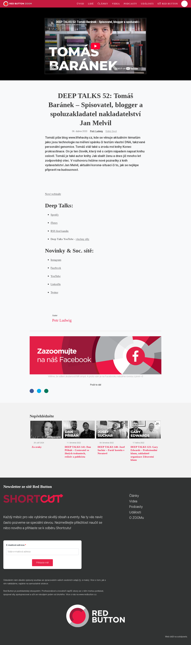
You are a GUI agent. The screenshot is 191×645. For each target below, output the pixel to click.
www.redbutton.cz (87, 594)
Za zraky (37, 447)
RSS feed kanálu (60, 231)
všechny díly (82, 239)
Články (134, 496)
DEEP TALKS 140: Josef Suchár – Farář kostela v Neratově (111, 450)
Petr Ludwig (96, 131)
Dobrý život (111, 131)
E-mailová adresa (15, 545)
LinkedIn (56, 284)
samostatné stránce (38, 583)
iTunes (54, 222)
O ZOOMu (136, 518)
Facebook (56, 268)
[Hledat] (184, 4)
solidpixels (182, 636)
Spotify (55, 214)
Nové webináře (53, 194)
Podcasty (136, 507)
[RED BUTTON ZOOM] (17, 3)
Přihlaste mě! (42, 562)
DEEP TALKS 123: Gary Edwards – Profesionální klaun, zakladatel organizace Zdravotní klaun (144, 453)
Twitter (54, 292)
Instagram (56, 259)
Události (135, 512)
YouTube (56, 276)
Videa (133, 501)
